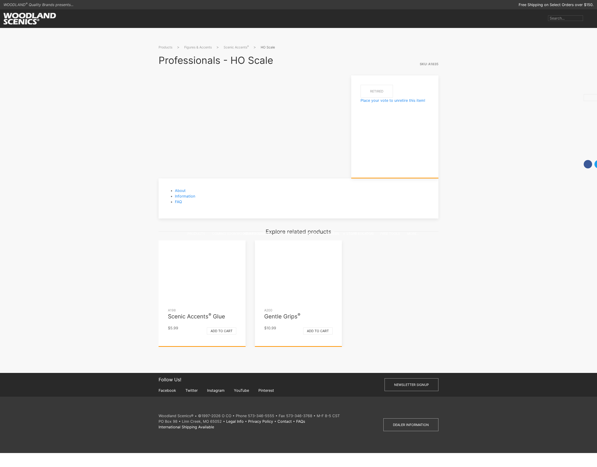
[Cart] (593, 18)
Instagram (216, 390)
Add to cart (222, 331)
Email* (447, 107)
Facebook (167, 390)
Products (196, 233)
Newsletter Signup (411, 385)
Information (185, 196)
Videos (333, 233)
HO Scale (268, 47)
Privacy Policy (260, 421)
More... (413, 233)
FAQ (178, 201)
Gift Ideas (285, 233)
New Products (256, 233)
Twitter (191, 390)
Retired (376, 91)
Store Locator (359, 233)
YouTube (241, 390)
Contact (285, 421)
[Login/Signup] (586, 18)
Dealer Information (411, 425)
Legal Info (235, 421)
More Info (450, 143)
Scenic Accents (236, 47)
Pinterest (266, 390)
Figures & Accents (198, 47)
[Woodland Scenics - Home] (29, 18)
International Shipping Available (186, 427)
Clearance (310, 233)
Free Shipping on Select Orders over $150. (556, 4)
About (180, 190)
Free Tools (390, 233)
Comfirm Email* (455, 122)
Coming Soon (224, 233)
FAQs (300, 421)
